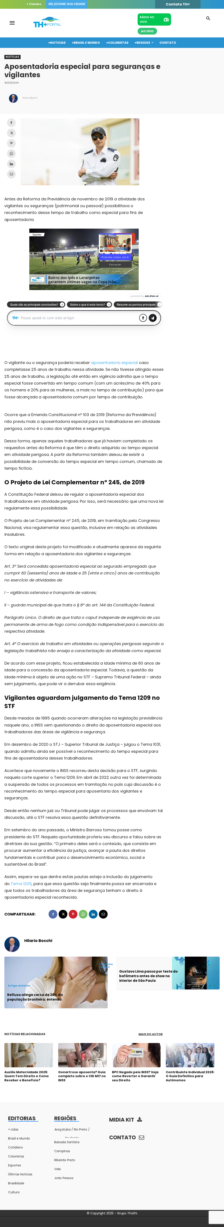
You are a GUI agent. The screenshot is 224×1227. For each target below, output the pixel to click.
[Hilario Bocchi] (13, 98)
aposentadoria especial (114, 362)
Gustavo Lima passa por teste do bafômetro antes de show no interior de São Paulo (148, 976)
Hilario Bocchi (30, 98)
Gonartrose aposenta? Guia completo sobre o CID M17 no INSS (82, 1076)
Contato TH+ (178, 4)
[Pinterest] (11, 143)
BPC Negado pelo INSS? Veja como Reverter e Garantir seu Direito (135, 1076)
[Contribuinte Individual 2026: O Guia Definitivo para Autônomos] (190, 1055)
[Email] (11, 174)
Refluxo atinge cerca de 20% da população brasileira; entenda (35, 997)
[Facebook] (11, 122)
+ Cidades (33, 4)
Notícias (12, 57)
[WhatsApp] (11, 153)
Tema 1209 (21, 883)
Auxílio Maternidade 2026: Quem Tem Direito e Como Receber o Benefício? (26, 1076)
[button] (208, 18)
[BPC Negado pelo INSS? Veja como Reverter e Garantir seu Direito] (136, 1055)
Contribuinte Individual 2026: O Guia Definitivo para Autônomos (190, 1076)
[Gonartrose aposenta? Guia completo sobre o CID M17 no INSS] (82, 1055)
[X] (11, 133)
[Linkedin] (11, 163)
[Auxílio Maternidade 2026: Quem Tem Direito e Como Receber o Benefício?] (28, 1055)
